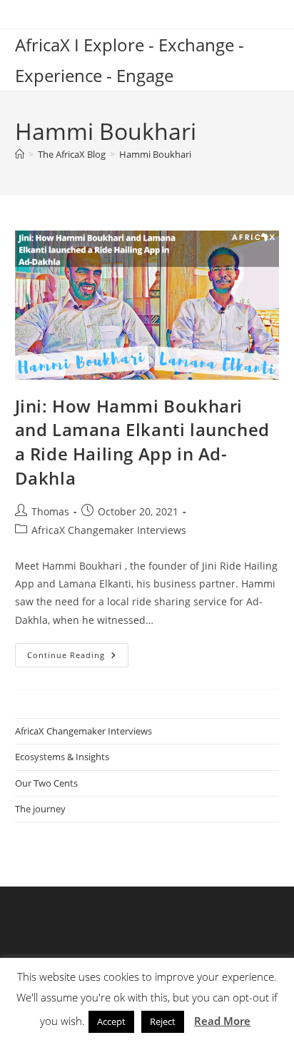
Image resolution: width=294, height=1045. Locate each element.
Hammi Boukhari (155, 154)
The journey (40, 808)
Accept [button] (111, 1021)
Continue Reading (77, 657)
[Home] (19, 154)
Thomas (50, 511)
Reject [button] (163, 1021)
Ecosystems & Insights (62, 756)
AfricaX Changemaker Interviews (108, 530)
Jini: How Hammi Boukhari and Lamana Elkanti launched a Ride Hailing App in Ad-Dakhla (142, 442)
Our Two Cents (46, 783)
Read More (222, 1021)
